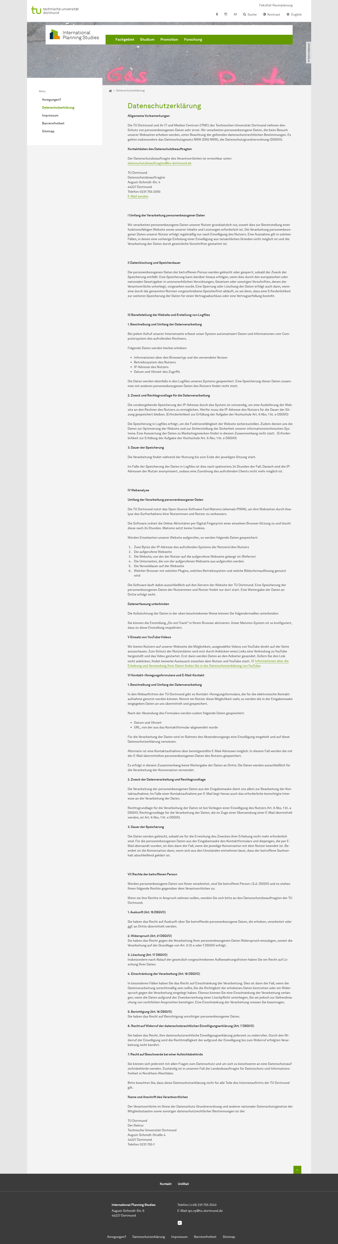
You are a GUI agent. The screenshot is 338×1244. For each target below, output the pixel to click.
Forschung (193, 39)
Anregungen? (51, 99)
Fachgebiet (124, 39)
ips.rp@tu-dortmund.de (205, 1211)
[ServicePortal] (225, 14)
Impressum (50, 115)
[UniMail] (235, 14)
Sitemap (48, 131)
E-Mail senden (138, 196)
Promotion (169, 39)
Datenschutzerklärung (58, 107)
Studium (147, 39)
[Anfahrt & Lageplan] (217, 14)
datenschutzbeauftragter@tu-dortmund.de (159, 163)
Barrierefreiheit (53, 123)
